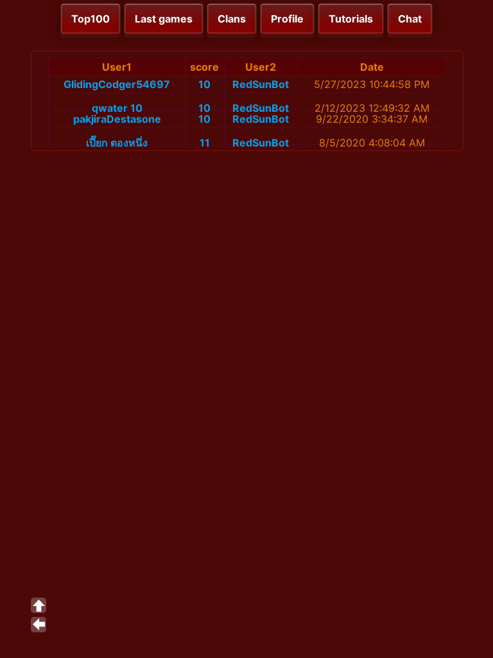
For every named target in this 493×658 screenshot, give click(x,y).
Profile (287, 18)
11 (205, 142)
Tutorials (351, 18)
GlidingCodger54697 (117, 84)
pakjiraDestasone (117, 118)
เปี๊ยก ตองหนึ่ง (117, 142)
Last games (164, 18)
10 (204, 84)
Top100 (90, 18)
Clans (232, 18)
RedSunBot (260, 84)
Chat (410, 18)
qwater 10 (117, 108)
